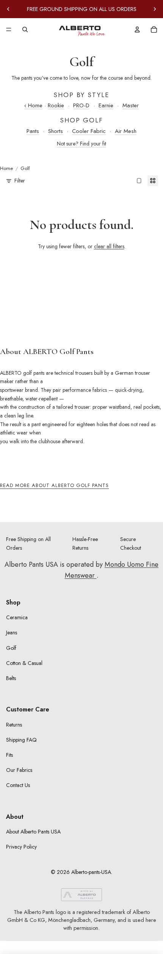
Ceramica (17, 617)
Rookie (56, 105)
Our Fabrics (19, 770)
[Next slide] (154, 9)
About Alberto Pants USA (33, 831)
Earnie (106, 105)
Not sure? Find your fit (81, 143)
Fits (9, 755)
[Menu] (8, 29)
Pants (33, 131)
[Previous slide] (8, 9)
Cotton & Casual (24, 663)
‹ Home (33, 105)
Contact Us (18, 785)
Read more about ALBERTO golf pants (54, 485)
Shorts (55, 131)
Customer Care (27, 709)
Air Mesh (125, 131)
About (15, 816)
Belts (11, 678)
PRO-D (81, 105)
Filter (19, 180)
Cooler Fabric (89, 131)
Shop (13, 602)
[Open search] (25, 29)
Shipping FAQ (21, 740)
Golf (11, 648)
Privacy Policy (21, 846)
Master (130, 105)
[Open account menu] (137, 29)
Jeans (11, 632)
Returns (14, 724)
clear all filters (109, 246)
